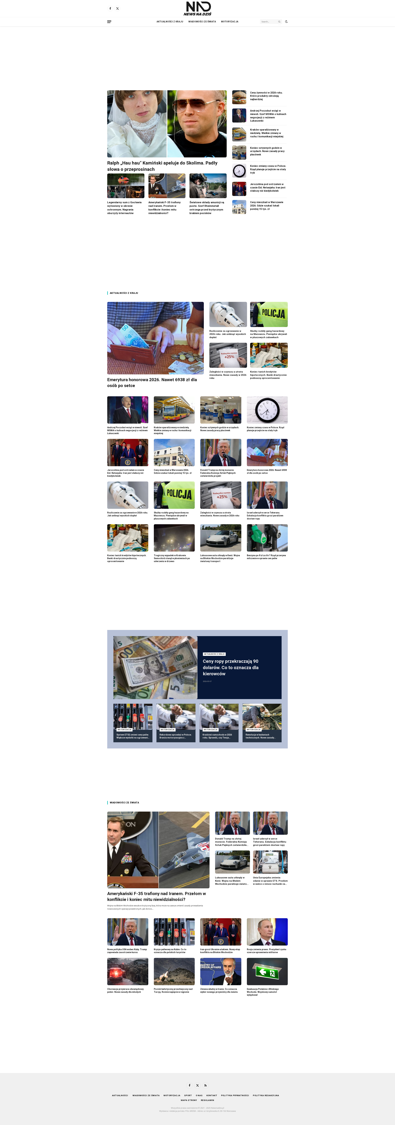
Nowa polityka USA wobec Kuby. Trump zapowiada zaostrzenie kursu (127, 951)
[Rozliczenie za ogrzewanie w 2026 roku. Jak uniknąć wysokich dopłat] (228, 314)
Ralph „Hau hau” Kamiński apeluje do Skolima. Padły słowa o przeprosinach (162, 166)
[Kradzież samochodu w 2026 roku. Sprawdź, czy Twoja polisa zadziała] (219, 717)
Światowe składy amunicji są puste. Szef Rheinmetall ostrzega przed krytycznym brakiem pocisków (206, 208)
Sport (188, 1095)
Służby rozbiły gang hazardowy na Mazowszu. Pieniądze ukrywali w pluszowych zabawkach (268, 334)
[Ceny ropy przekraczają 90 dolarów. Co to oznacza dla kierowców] (155, 667)
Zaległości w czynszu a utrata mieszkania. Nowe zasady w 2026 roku (227, 374)
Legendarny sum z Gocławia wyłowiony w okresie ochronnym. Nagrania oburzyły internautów (124, 208)
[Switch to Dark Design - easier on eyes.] (286, 21)
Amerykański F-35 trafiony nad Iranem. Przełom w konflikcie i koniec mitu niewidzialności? (164, 208)
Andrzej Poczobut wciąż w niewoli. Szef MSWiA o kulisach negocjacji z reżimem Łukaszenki (268, 115)
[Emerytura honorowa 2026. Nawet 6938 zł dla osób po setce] (155, 338)
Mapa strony (189, 1100)
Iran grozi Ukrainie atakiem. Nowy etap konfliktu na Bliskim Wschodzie (220, 951)
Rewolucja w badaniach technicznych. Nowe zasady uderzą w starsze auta (260, 736)
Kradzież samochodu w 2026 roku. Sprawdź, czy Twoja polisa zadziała (217, 736)
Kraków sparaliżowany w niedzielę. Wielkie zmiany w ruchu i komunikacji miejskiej (266, 133)
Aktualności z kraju (170, 21)
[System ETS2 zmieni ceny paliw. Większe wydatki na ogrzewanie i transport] (132, 717)
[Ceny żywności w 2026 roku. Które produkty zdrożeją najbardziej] (239, 97)
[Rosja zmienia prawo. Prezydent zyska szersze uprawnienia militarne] (267, 932)
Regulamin (207, 1100)
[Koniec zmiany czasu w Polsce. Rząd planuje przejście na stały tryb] (239, 171)
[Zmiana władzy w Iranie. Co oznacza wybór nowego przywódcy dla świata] (220, 971)
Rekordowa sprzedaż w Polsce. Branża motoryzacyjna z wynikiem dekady (176, 736)
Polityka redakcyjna (266, 1095)
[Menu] (109, 21)
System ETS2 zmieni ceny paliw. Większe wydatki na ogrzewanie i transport (132, 736)
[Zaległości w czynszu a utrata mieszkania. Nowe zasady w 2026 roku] (228, 355)
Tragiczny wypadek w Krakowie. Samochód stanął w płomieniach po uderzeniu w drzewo (172, 558)
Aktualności (120, 1095)
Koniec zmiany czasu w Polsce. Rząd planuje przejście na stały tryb (268, 169)
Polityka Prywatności (235, 1095)
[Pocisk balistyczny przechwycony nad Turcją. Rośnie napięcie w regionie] (174, 971)
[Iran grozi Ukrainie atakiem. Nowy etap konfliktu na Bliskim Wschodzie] (220, 932)
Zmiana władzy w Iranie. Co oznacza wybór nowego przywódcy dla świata (219, 990)
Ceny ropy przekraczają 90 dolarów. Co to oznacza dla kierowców (231, 667)
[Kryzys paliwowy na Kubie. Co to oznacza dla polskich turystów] (174, 932)
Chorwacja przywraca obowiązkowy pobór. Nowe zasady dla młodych (125, 990)
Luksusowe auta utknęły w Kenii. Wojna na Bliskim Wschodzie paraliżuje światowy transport (220, 558)
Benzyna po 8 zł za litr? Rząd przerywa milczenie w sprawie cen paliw (266, 557)
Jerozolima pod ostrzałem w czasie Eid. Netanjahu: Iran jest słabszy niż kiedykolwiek (267, 187)
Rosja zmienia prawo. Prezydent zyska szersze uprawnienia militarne (266, 951)
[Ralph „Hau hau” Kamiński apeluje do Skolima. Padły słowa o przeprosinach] (167, 123)
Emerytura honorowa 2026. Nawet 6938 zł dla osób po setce (152, 382)
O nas (199, 1095)
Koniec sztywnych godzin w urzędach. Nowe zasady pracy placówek (267, 151)
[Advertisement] (197, 55)
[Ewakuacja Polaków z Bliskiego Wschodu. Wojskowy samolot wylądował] (267, 971)
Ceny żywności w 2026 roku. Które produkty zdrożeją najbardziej (266, 96)
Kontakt (211, 1095)
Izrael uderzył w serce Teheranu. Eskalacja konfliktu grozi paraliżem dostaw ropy (265, 515)
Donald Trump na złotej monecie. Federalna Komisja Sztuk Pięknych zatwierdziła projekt (218, 473)
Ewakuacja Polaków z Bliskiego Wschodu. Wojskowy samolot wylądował (263, 992)
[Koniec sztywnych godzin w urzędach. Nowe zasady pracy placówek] (239, 153)
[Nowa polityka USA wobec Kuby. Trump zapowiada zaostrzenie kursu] (127, 932)
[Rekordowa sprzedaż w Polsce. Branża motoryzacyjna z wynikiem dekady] (175, 717)
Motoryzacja (229, 21)
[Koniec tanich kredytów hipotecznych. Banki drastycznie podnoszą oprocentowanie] (269, 355)
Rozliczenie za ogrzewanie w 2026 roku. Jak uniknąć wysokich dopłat (227, 334)
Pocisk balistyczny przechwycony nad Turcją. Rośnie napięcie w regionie (173, 990)
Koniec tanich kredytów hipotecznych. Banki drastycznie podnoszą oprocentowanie (268, 374)
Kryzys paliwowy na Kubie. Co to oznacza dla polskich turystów (170, 951)
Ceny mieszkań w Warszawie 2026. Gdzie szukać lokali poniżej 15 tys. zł (266, 206)
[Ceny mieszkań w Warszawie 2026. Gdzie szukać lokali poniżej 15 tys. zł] (239, 207)
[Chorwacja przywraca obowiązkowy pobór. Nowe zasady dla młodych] (127, 971)
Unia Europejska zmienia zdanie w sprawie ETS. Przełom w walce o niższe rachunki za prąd (270, 880)
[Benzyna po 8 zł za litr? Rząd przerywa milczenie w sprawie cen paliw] (267, 538)
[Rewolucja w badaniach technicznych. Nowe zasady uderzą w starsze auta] (262, 717)
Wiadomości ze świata (202, 21)
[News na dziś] (197, 8)
